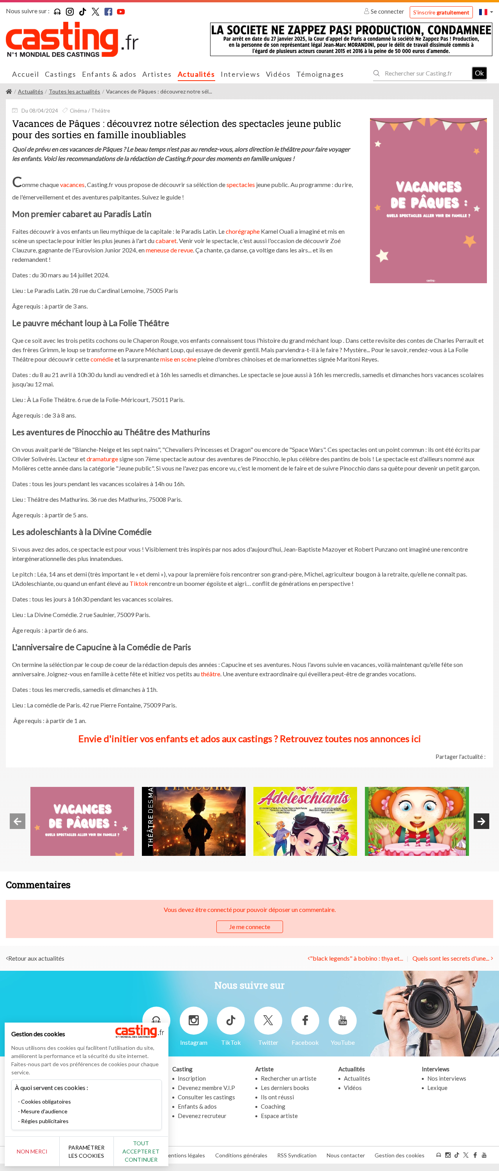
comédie (101, 359)
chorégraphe (243, 231)
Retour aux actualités (36, 958)
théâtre (210, 673)
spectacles (240, 184)
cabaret (166, 240)
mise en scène (178, 359)
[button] (486, 12)
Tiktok (138, 583)
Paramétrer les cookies (86, 1151)
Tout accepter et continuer (140, 1151)
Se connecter (387, 11)
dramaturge (102, 458)
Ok (479, 73)
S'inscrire (441, 12)
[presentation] (17, 821)
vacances (72, 184)
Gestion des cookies (400, 1155)
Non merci (32, 1151)
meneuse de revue (169, 250)
